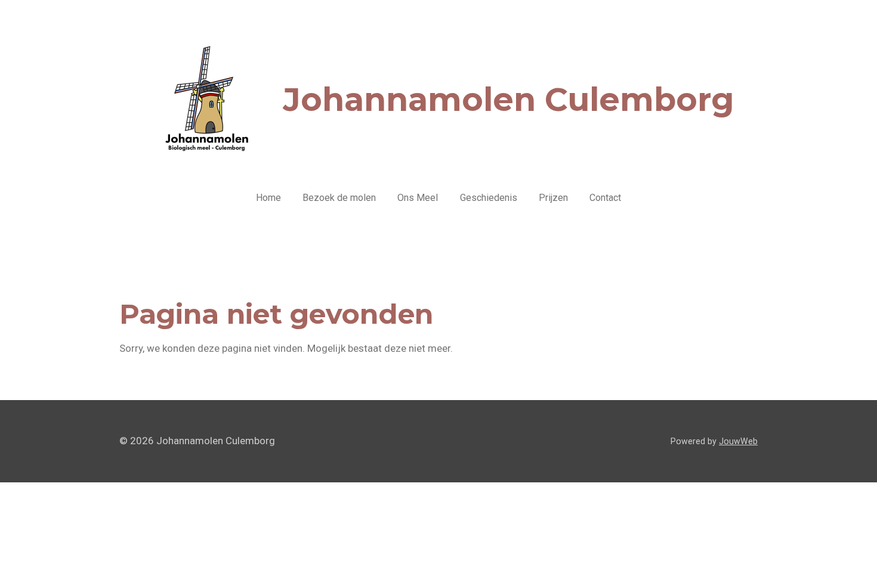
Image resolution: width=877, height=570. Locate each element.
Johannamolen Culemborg (508, 99)
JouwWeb (738, 441)
